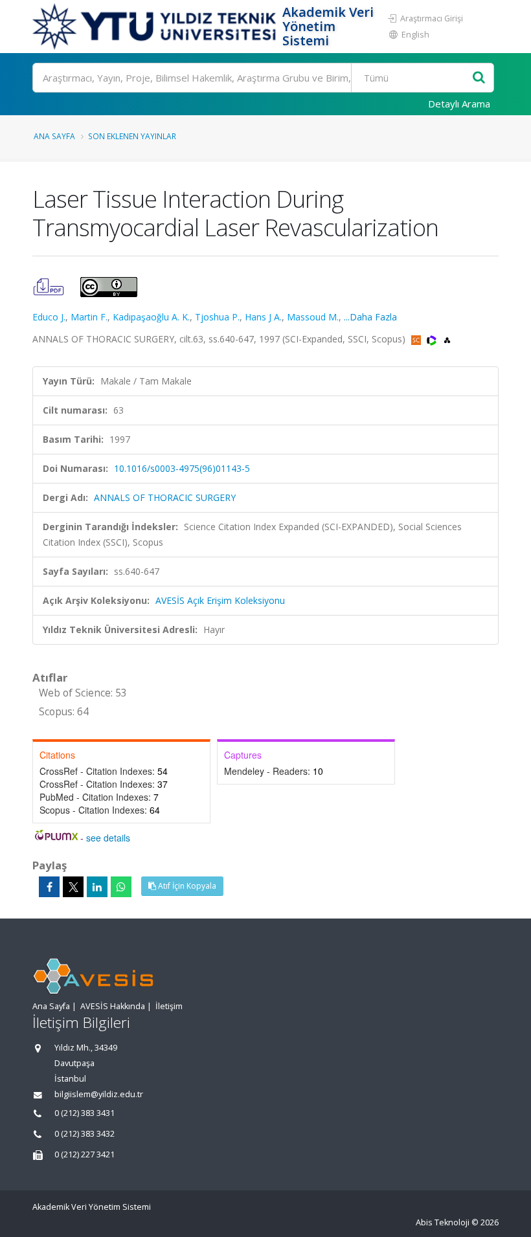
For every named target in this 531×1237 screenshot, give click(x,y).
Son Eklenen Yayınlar (132, 136)
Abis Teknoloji (442, 1222)
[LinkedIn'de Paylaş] (97, 886)
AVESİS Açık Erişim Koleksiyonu (220, 600)
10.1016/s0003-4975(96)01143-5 (182, 468)
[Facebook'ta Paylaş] (49, 886)
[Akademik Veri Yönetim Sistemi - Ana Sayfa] (155, 26)
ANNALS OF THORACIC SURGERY (165, 497)
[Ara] (478, 78)
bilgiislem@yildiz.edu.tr (98, 1094)
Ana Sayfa (54, 136)
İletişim (169, 1006)
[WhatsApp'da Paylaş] (121, 886)
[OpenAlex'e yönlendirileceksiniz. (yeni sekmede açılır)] (447, 339)
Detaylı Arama (459, 103)
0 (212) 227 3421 (84, 1154)
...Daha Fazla (370, 317)
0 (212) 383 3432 (84, 1133)
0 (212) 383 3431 (84, 1113)
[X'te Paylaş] (73, 886)
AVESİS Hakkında (112, 1006)
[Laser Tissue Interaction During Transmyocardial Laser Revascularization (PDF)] (49, 286)
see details (108, 837)
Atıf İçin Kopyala (186, 885)
